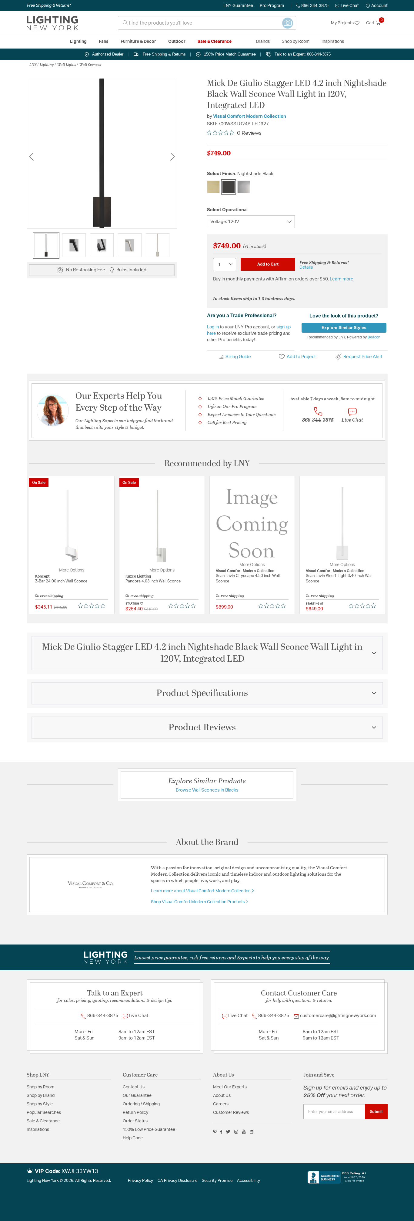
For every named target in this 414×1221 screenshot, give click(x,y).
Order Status (135, 1121)
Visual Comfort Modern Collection (249, 116)
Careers (221, 1104)
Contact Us (134, 1087)
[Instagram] (236, 1132)
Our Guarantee (137, 1096)
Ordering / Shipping (141, 1104)
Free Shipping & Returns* (49, 5)
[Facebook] (221, 1132)
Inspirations (38, 1130)
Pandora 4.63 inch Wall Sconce (153, 581)
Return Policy (135, 1113)
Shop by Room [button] (295, 41)
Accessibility (248, 1181)
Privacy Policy (140, 1181)
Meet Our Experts (230, 1087)
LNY (32, 64)
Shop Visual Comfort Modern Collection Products (198, 902)
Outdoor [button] (176, 41)
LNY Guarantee (238, 6)
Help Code (133, 1138)
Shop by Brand (41, 1096)
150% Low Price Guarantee (149, 1130)
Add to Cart (268, 264)
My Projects (343, 23)
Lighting (47, 64)
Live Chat (350, 6)
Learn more (341, 279)
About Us (222, 1096)
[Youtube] (244, 1132)
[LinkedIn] (251, 1132)
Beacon (374, 337)
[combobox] (207, 23)
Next (172, 156)
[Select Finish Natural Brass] (213, 187)
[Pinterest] (215, 1132)
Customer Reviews (231, 1113)
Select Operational (227, 210)
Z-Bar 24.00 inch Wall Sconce (61, 581)
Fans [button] (104, 41)
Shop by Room (40, 1087)
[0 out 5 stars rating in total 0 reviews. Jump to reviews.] (93, 606)
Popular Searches (44, 1113)
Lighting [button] (78, 41)
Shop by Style (40, 1104)
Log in (213, 326)
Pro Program (272, 6)
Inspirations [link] (333, 41)
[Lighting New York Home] (52, 23)
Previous (31, 156)
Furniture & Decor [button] (138, 41)
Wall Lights (66, 64)
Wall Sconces (90, 64)
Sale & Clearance (43, 1121)
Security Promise (217, 1181)
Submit (376, 1112)
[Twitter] (228, 1132)
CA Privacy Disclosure (177, 1181)
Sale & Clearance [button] (215, 41)
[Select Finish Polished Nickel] (243, 187)
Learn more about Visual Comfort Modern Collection (201, 891)
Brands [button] (263, 41)
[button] (377, 6)
